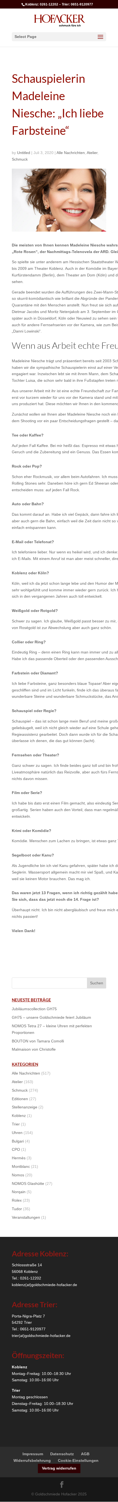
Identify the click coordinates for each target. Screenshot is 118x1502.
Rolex (17, 1200)
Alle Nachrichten (71, 152)
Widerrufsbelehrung (32, 1460)
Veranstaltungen (26, 1217)
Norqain (19, 1192)
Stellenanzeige (24, 1107)
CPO (16, 1149)
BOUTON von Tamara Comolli (38, 1041)
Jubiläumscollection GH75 (34, 1009)
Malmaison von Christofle (34, 1049)
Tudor (17, 1209)
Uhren (17, 1132)
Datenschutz (62, 1454)
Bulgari (18, 1141)
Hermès (19, 1158)
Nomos (18, 1175)
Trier (16, 1124)
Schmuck (20, 159)
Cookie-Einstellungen (78, 1460)
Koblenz (19, 1115)
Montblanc (21, 1166)
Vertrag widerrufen (59, 1468)
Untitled (23, 152)
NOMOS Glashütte (28, 1183)
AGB (85, 1454)
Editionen (20, 1099)
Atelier (92, 152)
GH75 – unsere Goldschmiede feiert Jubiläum (51, 1017)
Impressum (33, 1454)
